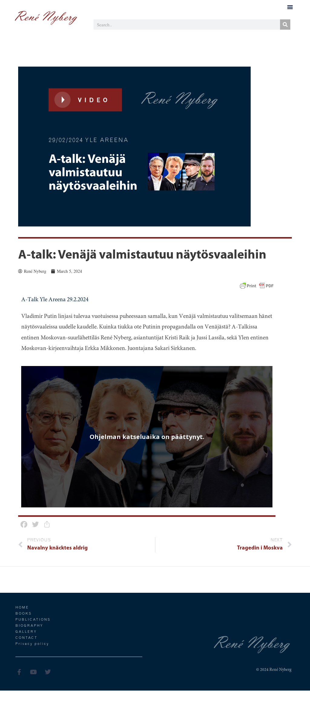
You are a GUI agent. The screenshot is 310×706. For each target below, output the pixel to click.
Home (22, 607)
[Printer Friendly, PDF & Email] (256, 286)
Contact (26, 638)
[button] (290, 7)
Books (23, 613)
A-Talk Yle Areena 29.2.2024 (54, 300)
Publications (33, 620)
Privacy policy (32, 644)
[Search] (285, 24)
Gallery (26, 632)
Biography (29, 626)
